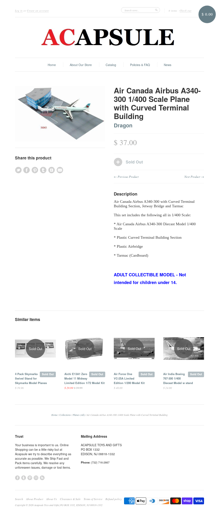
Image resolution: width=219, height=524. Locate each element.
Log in (19, 10)
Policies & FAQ (140, 65)
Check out (185, 10)
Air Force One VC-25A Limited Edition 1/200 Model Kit (129, 378)
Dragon (123, 125)
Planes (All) (79, 415)
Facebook (17, 477)
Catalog (111, 65)
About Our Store (81, 65)
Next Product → (194, 177)
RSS (42, 477)
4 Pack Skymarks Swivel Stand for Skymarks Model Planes (31, 378)
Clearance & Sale (70, 499)
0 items (173, 10)
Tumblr (23, 477)
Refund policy (113, 499)
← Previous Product (126, 177)
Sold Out (48, 374)
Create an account (38, 10)
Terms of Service (93, 499)
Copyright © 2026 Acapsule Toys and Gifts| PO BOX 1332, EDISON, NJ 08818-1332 (58, 505)
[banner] (109, 37)
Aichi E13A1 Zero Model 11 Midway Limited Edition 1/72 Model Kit (84, 378)
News (167, 65)
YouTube (36, 477)
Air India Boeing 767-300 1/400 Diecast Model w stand (178, 378)
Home (52, 65)
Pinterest (29, 477)
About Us (51, 499)
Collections (65, 415)
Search (19, 499)
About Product (34, 499)
